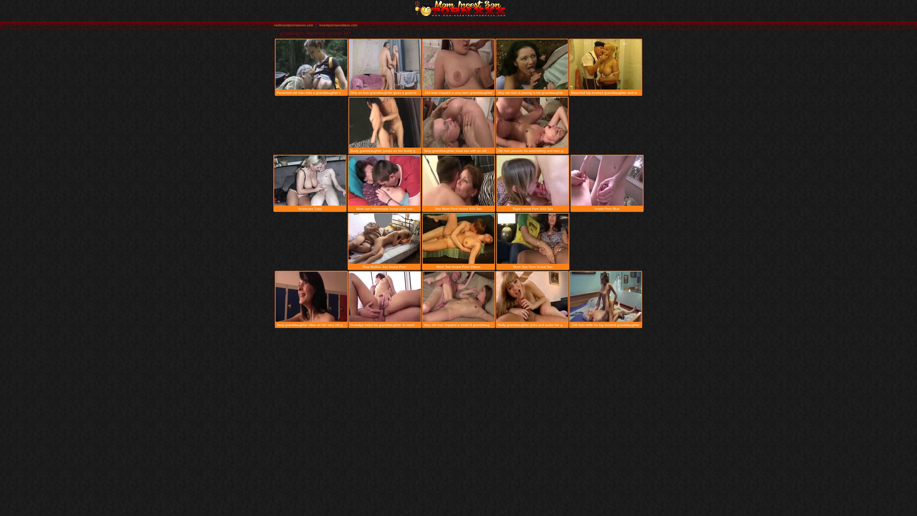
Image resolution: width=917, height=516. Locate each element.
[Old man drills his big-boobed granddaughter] (605, 297)
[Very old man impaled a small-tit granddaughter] (458, 297)
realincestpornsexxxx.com (293, 25)
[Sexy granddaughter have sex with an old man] (458, 122)
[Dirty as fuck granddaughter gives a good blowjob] (385, 64)
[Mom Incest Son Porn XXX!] (458, 8)
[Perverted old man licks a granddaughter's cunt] (311, 64)
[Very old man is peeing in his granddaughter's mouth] (532, 64)
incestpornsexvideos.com (338, 25)
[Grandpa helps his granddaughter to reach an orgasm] (385, 297)
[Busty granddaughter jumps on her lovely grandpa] (385, 122)
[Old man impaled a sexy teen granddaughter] (458, 64)
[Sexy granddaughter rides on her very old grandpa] (311, 297)
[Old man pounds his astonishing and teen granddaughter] (532, 122)
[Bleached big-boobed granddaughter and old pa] (605, 64)
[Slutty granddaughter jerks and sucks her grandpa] (532, 297)
